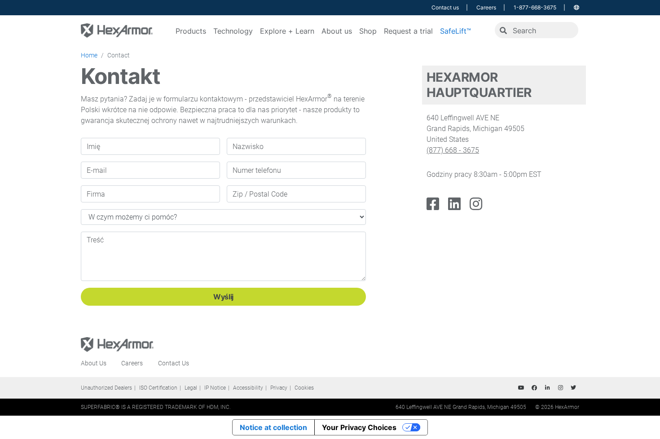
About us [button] (336, 30)
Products (191, 30)
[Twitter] (573, 388)
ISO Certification (158, 388)
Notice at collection (273, 427)
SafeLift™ (455, 30)
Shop (368, 30)
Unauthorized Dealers (106, 388)
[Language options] (576, 7)
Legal (191, 388)
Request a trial (408, 30)
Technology (233, 30)
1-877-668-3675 (535, 7)
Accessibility (248, 388)
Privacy (278, 388)
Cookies (304, 388)
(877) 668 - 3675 (453, 150)
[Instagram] (476, 204)
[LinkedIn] (454, 204)
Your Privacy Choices (359, 427)
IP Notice (215, 388)
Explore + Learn (287, 30)
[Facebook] (433, 204)
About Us (93, 363)
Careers (486, 7)
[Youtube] (521, 388)
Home (89, 55)
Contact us (445, 7)
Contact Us (173, 363)
